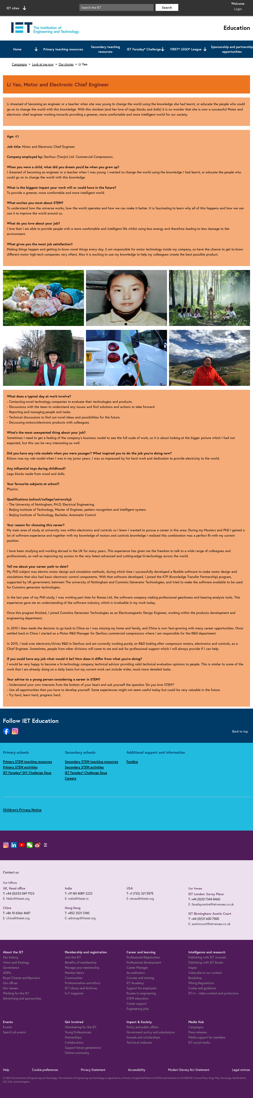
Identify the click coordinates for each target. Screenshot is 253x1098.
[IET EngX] (45, 845)
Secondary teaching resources (105, 49)
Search (167, 7)
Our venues (10, 988)
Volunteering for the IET (80, 1027)
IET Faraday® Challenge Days (86, 772)
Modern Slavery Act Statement (188, 1070)
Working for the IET (16, 993)
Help (6, 1070)
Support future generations (83, 1047)
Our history (10, 957)
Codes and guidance (202, 988)
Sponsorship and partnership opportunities (232, 49)
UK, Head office (14, 888)
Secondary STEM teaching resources (91, 761)
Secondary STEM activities (84, 767)
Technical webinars (139, 1042)
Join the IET (73, 957)
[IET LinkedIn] (14, 845)
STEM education (137, 998)
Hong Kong (72, 908)
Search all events (14, 1032)
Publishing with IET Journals (207, 957)
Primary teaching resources (63, 49)
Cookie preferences (45, 1070)
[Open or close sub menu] (36, 49)
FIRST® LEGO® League (186, 49)
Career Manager (137, 967)
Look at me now (43, 64)
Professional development (143, 962)
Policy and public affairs (142, 1027)
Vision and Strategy (16, 962)
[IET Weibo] (38, 845)
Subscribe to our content (205, 973)
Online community (77, 1053)
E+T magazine (74, 993)
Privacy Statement (93, 1070)
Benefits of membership (80, 962)
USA (129, 888)
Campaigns (19, 64)
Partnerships (73, 1037)
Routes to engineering (141, 993)
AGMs (7, 973)
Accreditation (135, 973)
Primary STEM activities (20, 767)
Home (17, 49)
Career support (136, 1003)
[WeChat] (30, 845)
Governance (11, 967)
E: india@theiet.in (77, 898)
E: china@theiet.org (16, 918)
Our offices (10, 983)
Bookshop (195, 978)
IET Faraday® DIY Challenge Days (27, 772)
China (7, 908)
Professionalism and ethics (82, 983)
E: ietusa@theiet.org (140, 898)
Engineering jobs (137, 1008)
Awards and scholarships (143, 1037)
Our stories (66, 64)
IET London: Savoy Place (206, 894)
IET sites (13, 8)
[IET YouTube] (22, 846)
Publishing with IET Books (205, 962)
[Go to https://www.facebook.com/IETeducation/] (6, 731)
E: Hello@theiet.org (16, 898)
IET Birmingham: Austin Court (209, 913)
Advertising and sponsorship (22, 998)
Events (7, 1027)
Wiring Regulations (201, 983)
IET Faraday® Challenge (144, 49)
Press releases (197, 1032)
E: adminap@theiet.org (80, 918)
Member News (74, 973)
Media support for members (206, 1037)
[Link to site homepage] (44, 28)
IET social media (199, 1042)
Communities (73, 978)
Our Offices (10, 883)
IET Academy (135, 983)
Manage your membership (82, 967)
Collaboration (74, 1042)
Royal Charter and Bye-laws (21, 978)
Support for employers (141, 988)
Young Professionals (78, 1032)
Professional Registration (143, 957)
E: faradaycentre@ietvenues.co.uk (211, 904)
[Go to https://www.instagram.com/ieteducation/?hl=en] (15, 731)
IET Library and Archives (81, 988)
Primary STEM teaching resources (27, 761)
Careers (70, 778)
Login (238, 9)
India (68, 888)
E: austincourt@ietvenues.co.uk (209, 924)
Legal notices (241, 1070)
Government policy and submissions (150, 1032)
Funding (132, 761)
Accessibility (136, 1070)
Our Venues (195, 888)
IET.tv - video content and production (213, 993)
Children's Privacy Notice (22, 809)
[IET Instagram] (6, 845)
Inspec (192, 967)
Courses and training (140, 978)
